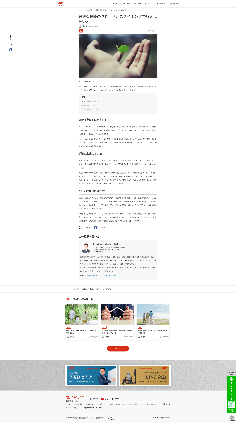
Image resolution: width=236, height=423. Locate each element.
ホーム (115, 4)
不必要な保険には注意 (89, 109)
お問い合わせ (174, 4)
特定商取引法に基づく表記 (93, 408)
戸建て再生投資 (126, 404)
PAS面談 (117, 404)
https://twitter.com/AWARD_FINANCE (101, 275)
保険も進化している (88, 105)
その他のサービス (138, 404)
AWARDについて (160, 4)
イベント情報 (125, 4)
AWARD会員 (109, 404)
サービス (148, 4)
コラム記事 (137, 4)
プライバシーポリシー (72, 408)
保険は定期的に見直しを (90, 101)
